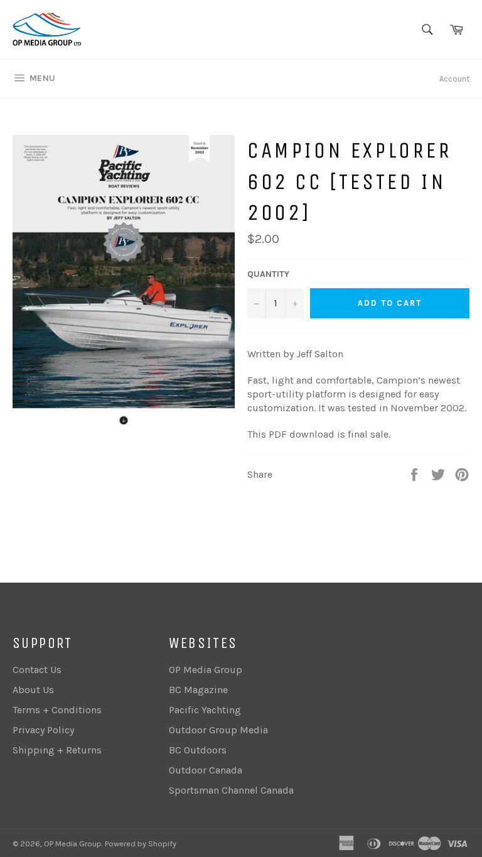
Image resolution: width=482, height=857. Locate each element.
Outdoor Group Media (218, 730)
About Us (33, 690)
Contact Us (37, 670)
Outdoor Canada (205, 770)
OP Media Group (205, 670)
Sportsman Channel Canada (231, 790)
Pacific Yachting (205, 710)
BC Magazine (198, 690)
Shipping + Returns (57, 750)
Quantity (268, 274)
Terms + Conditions (57, 710)
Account (454, 79)
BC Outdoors (198, 750)
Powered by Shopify (140, 843)
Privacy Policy (43, 730)
